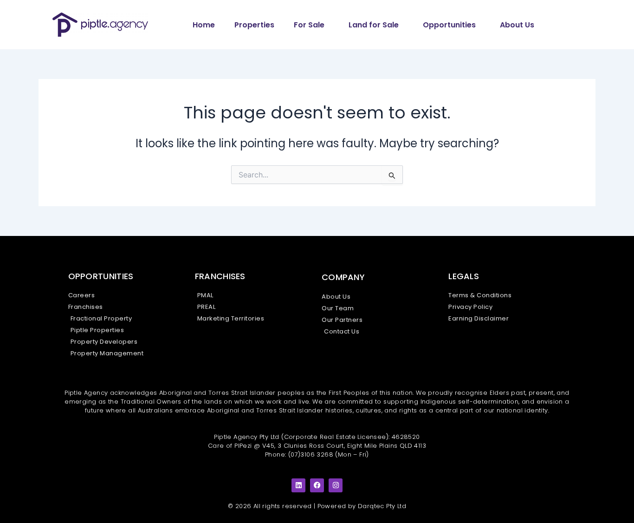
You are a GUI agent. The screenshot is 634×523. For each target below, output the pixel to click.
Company (343, 277)
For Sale (309, 25)
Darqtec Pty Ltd (382, 506)
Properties (254, 25)
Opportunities (449, 25)
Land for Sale (374, 25)
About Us (517, 25)
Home (204, 25)
